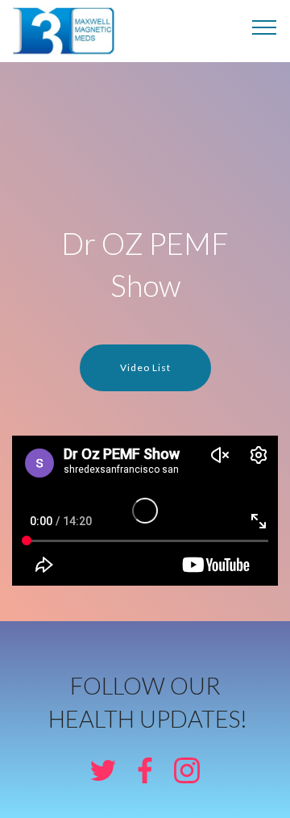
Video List (145, 367)
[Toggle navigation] (264, 26)
